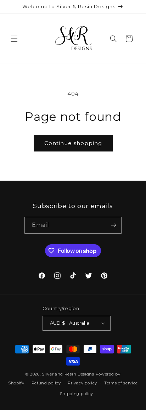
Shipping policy (77, 393)
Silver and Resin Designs (68, 374)
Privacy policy (82, 382)
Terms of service (121, 382)
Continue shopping (73, 143)
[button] (14, 39)
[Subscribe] (113, 225)
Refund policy (46, 382)
